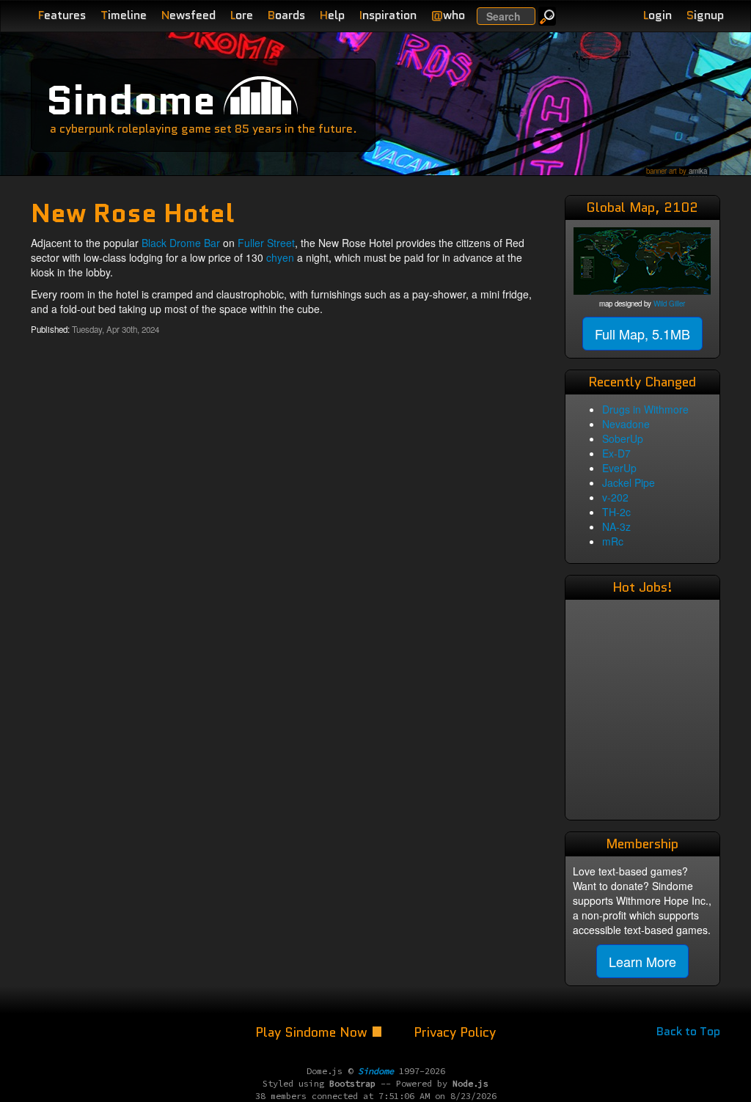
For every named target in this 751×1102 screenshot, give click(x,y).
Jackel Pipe (628, 482)
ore (241, 15)
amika (698, 171)
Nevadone (626, 423)
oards (286, 15)
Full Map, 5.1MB (642, 333)
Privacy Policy (455, 1032)
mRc (612, 541)
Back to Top (688, 1031)
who (448, 15)
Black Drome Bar (181, 242)
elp (332, 15)
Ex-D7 (616, 453)
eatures (62, 15)
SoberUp (622, 438)
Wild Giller (669, 303)
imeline (123, 15)
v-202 (615, 497)
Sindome (131, 100)
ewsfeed (188, 15)
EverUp (619, 467)
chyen (280, 257)
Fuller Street (266, 242)
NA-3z (616, 526)
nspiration (388, 15)
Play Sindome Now (313, 1032)
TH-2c (616, 511)
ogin (657, 15)
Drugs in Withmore (645, 409)
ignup (705, 15)
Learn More (642, 961)
